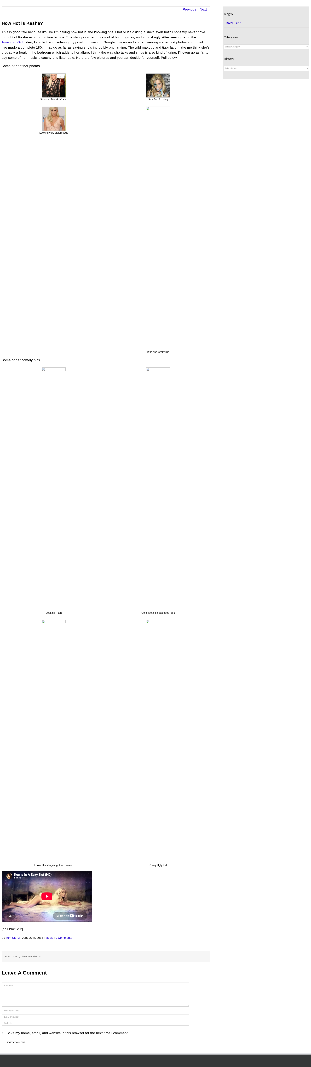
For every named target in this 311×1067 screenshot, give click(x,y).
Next (203, 9)
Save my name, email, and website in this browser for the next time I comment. (67, 1033)
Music (49, 937)
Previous (189, 9)
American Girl (12, 42)
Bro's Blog (234, 23)
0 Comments (64, 937)
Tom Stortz (13, 937)
